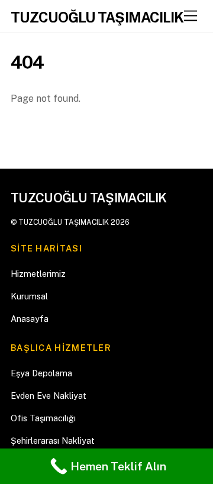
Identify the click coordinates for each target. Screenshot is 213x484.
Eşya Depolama (41, 373)
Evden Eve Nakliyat (48, 396)
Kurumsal (29, 296)
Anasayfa (30, 319)
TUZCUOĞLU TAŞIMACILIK (63, 222)
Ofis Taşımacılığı (43, 418)
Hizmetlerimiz (38, 274)
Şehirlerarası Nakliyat (53, 440)
